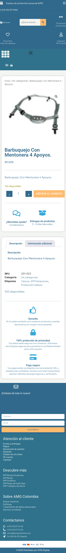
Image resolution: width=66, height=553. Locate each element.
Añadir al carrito (49, 193)
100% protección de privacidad (33, 340)
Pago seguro (33, 365)
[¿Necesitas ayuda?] (16, 213)
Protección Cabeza (31, 285)
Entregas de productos (42, 221)
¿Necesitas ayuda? (16, 222)
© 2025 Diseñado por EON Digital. (33, 550)
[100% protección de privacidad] (33, 332)
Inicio (7, 81)
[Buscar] (43, 22)
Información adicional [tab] (40, 243)
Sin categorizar (20, 81)
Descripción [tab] (15, 243)
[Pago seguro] (33, 357)
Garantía (33, 318)
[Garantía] (33, 310)
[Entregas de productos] (42, 213)
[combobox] (29, 22)
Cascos (25, 281)
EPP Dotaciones (39, 281)
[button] (30, 52)
